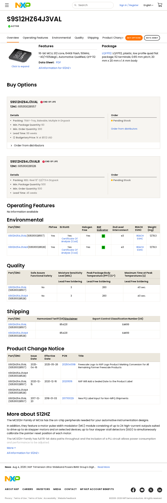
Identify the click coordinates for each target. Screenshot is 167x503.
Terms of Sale (35, 498)
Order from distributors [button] (29, 145)
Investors (43, 489)
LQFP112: (107, 53)
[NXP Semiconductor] (22, 5)
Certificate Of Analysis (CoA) (69, 240)
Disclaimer (71, 318)
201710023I (68, 398)
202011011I (67, 381)
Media (57, 489)
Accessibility (50, 498)
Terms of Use (20, 498)
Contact (70, 489)
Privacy (8, 498)
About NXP (12, 489)
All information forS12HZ (54, 68)
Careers (27, 489)
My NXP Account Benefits (97, 489)
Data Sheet (152, 37)
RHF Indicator (102, 228)
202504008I (69, 364)
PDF (58, 62)
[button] (148, 5)
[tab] (83, 145)
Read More (104, 467)
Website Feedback (67, 498)
